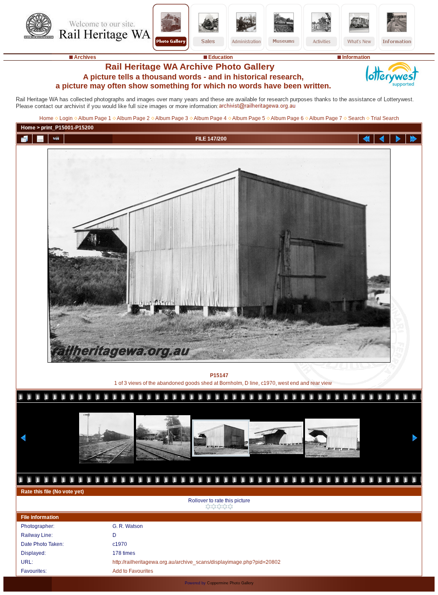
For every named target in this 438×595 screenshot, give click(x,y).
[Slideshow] (56, 139)
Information (356, 57)
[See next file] (397, 139)
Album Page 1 (94, 118)
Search (356, 118)
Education (220, 57)
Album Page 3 (171, 118)
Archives (85, 57)
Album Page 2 (133, 118)
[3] (219, 507)
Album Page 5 (248, 118)
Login (66, 118)
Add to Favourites (132, 571)
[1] (208, 507)
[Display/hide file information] (40, 139)
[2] (213, 507)
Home (46, 118)
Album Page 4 (210, 118)
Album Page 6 (287, 118)
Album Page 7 (325, 118)
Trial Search (385, 118)
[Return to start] (366, 139)
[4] (225, 507)
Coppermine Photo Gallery (230, 583)
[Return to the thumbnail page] (24, 139)
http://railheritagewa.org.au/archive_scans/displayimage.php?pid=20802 (196, 562)
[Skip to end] (413, 139)
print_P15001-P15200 (67, 128)
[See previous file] (382, 139)
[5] (230, 507)
